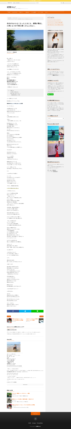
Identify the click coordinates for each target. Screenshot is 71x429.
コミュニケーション (51, 20)
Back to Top (35, 413)
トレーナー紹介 (40, 12)
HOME (9, 12)
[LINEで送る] (37, 311)
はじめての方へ (14, 12)
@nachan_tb (55, 171)
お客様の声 (27, 12)
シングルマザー (57, 20)
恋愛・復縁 (49, 24)
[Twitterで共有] (25, 311)
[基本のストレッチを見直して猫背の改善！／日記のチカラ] (9, 400)
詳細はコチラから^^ (56, 75)
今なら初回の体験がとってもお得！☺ (35, 0)
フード (54, 22)
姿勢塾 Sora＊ (11, 7)
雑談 (62, 24)
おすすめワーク (14, 28)
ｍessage (34, 423)
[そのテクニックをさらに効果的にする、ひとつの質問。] (41, 320)
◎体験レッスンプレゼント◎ (11, 329)
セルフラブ (19, 28)
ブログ (46, 12)
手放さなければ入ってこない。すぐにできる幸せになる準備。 (23, 404)
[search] (61, 3)
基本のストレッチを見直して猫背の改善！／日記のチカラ (23, 399)
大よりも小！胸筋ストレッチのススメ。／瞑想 (21, 393)
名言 (56, 22)
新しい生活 (54, 24)
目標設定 (58, 24)
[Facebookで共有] (13, 311)
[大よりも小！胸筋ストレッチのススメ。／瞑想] (9, 395)
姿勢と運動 (60, 22)
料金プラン (21, 12)
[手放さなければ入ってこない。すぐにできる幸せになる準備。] (9, 320)
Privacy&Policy (40, 423)
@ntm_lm (54, 170)
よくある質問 (33, 12)
